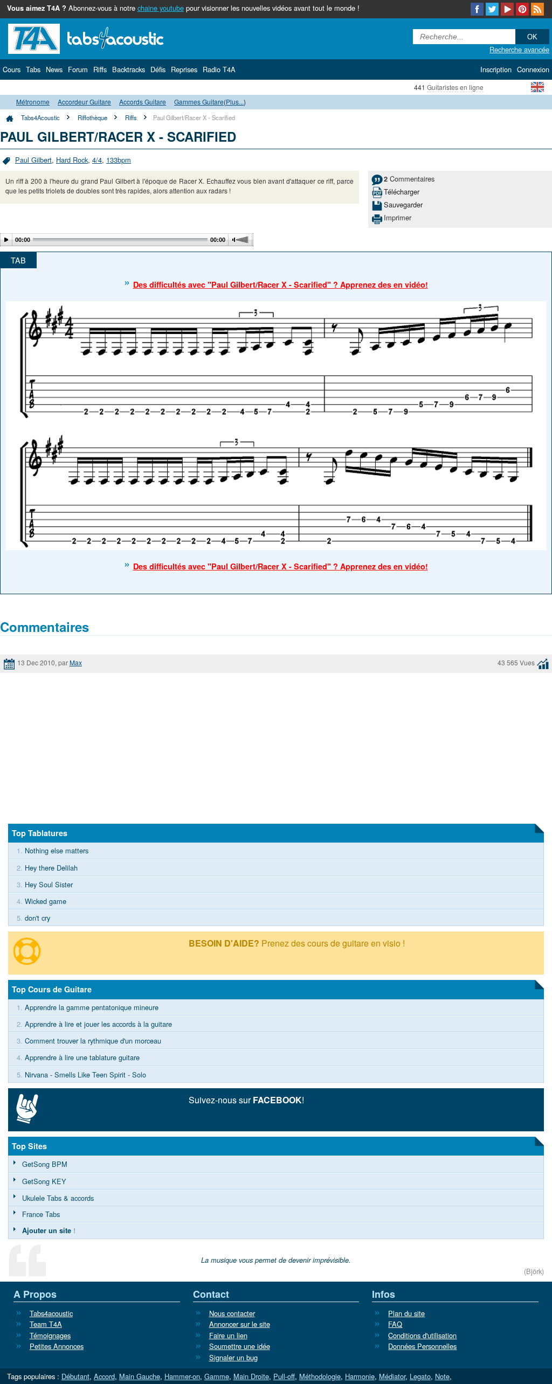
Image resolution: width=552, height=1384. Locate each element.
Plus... (235, 101)
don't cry (37, 918)
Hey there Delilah (51, 868)
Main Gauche (139, 1376)
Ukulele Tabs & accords (58, 1198)
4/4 (97, 160)
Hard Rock (72, 160)
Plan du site (406, 1313)
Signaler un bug (233, 1357)
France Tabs (41, 1214)
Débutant (75, 1376)
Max (76, 662)
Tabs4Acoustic (40, 117)
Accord (104, 1376)
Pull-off (284, 1376)
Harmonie (360, 1376)
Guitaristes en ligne (455, 87)
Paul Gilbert (33, 160)
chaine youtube (160, 8)
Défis (157, 69)
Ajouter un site (46, 1230)
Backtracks (128, 69)
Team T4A (46, 1324)
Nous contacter (232, 1313)
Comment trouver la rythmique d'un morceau (93, 1040)
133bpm (118, 160)
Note (442, 1376)
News (54, 69)
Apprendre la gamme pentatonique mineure (91, 1007)
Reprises (184, 69)
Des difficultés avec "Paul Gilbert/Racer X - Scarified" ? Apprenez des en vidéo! (280, 284)
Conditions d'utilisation (422, 1335)
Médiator (392, 1376)
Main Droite (251, 1376)
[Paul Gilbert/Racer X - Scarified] (276, 424)
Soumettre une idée (239, 1346)
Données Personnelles (422, 1346)
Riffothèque (92, 117)
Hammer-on (182, 1376)
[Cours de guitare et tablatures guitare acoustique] (102, 37)
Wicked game (45, 901)
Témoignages (50, 1335)
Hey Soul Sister (49, 884)
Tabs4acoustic (51, 1313)
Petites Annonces (57, 1346)
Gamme (216, 1376)
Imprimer (397, 217)
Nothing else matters (56, 850)
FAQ (395, 1324)
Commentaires (409, 178)
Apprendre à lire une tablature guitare (82, 1057)
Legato (420, 1376)
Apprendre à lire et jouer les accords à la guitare (98, 1024)
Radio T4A (219, 69)
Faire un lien (228, 1335)
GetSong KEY (44, 1181)
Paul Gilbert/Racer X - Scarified (194, 117)
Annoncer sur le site (239, 1324)
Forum (78, 69)
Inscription (496, 69)
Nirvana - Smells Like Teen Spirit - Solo (85, 1074)
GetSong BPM (44, 1164)
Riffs (131, 117)
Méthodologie (320, 1376)
